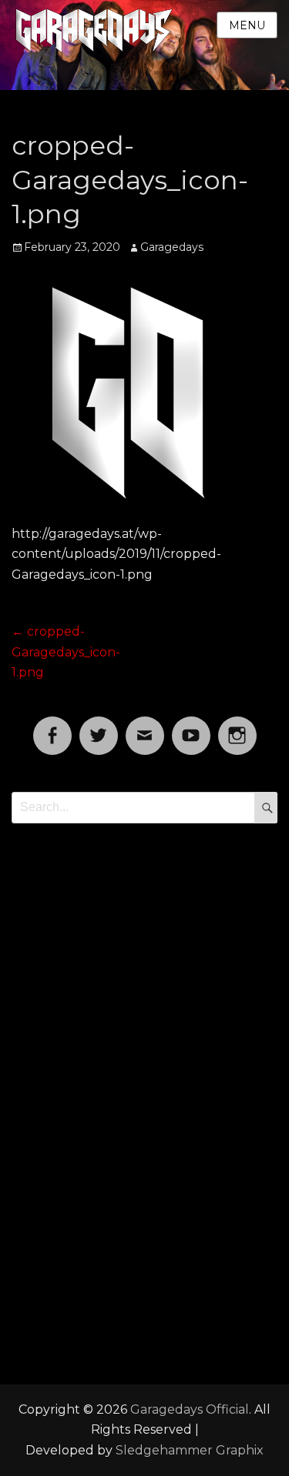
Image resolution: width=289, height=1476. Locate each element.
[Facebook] (52, 726)
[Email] (145, 726)
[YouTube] (191, 726)
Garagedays (171, 247)
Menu (247, 25)
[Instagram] (237, 726)
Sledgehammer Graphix (190, 1450)
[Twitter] (98, 726)
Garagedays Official (189, 1409)
